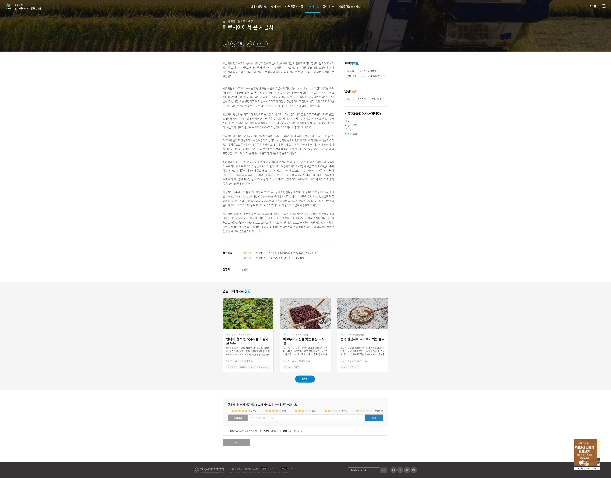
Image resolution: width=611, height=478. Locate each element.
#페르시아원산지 (368, 70)
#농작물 (362, 98)
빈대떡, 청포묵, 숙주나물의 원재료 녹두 (247, 341)
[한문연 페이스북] (400, 472)
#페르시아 (376, 98)
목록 (237, 442)
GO (383, 470)
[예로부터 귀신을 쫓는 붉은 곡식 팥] (305, 313)
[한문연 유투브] (414, 472)
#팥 (296, 367)
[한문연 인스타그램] (393, 472)
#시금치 (350, 70)
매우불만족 (378, 410)
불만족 (344, 410)
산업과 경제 (28, 6)
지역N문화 (10, 6)
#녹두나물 (264, 367)
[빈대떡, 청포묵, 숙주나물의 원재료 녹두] (248, 313)
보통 (314, 410)
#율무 (354, 367)
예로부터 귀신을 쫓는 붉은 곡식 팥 (303, 341)
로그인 (593, 6)
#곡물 (345, 367)
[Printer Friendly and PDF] (241, 45)
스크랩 (226, 44)
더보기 (305, 379)
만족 (284, 410)
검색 (604, 6)
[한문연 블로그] (407, 472)
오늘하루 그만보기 (583, 468)
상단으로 (441, 472)
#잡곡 (287, 367)
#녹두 (252, 367)
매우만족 (252, 410)
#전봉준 (231, 367)
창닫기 (595, 468)
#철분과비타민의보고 (372, 75)
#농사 (349, 98)
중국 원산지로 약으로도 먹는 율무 (362, 339)
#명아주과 (351, 75)
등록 (374, 417)
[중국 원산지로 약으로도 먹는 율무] (362, 313)
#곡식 (242, 367)
